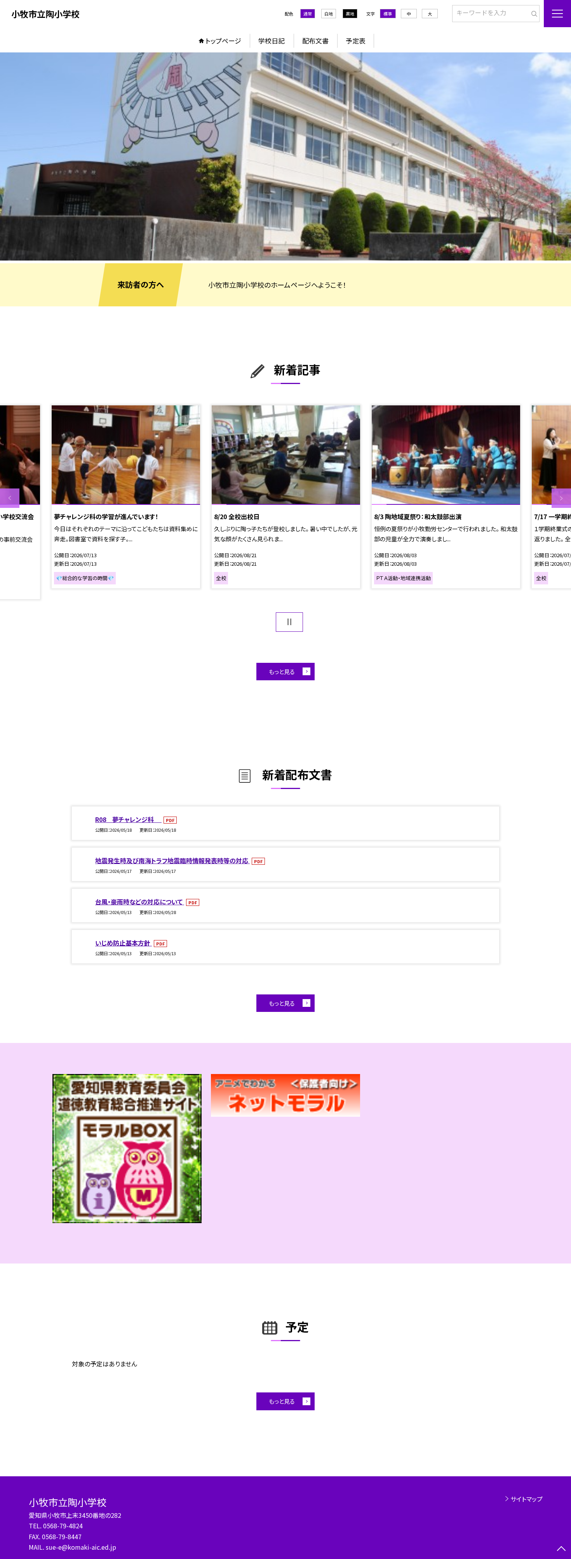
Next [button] (561, 498)
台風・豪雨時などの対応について (139, 901)
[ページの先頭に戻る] (561, 1549)
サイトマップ (526, 1498)
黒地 (350, 13)
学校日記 (271, 40)
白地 (328, 13)
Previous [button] (9, 498)
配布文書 (315, 40)
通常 (307, 13)
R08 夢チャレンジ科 (128, 819)
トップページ (223, 40)
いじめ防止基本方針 (123, 942)
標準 (387, 13)
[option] (285, 156)
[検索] (533, 12)
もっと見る (282, 671)
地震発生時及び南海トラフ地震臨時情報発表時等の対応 (172, 860)
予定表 (356, 40)
